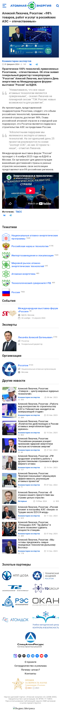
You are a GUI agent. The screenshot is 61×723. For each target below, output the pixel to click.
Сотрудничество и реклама (30, 665)
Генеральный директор (31, 344)
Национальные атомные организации (38, 369)
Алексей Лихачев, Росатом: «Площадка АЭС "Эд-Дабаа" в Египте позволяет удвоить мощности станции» (34, 526)
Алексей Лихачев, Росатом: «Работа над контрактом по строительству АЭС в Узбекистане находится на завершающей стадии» (38, 408)
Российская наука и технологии (30, 246)
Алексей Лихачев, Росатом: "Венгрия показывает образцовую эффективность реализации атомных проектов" (37, 477)
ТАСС (19, 211)
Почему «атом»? (30, 669)
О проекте (30, 662)
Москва (31, 315)
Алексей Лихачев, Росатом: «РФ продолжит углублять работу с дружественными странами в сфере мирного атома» (38, 460)
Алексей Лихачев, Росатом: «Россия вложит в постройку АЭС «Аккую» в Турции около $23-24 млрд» (38, 510)
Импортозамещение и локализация (32, 255)
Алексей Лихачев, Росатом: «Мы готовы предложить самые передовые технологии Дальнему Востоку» (36, 543)
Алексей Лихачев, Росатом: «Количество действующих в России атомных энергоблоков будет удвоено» (38, 425)
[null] (30, 64)
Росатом (25, 341)
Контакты (30, 673)
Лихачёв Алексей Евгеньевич (35, 337)
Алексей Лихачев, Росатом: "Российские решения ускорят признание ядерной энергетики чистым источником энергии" (35, 442)
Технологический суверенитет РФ (31, 283)
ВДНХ (24, 315)
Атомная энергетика (23, 273)
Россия (15, 292)
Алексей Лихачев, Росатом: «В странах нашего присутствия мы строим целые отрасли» (36, 495)
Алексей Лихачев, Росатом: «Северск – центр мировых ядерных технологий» (38, 391)
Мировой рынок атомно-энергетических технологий (27, 264)
